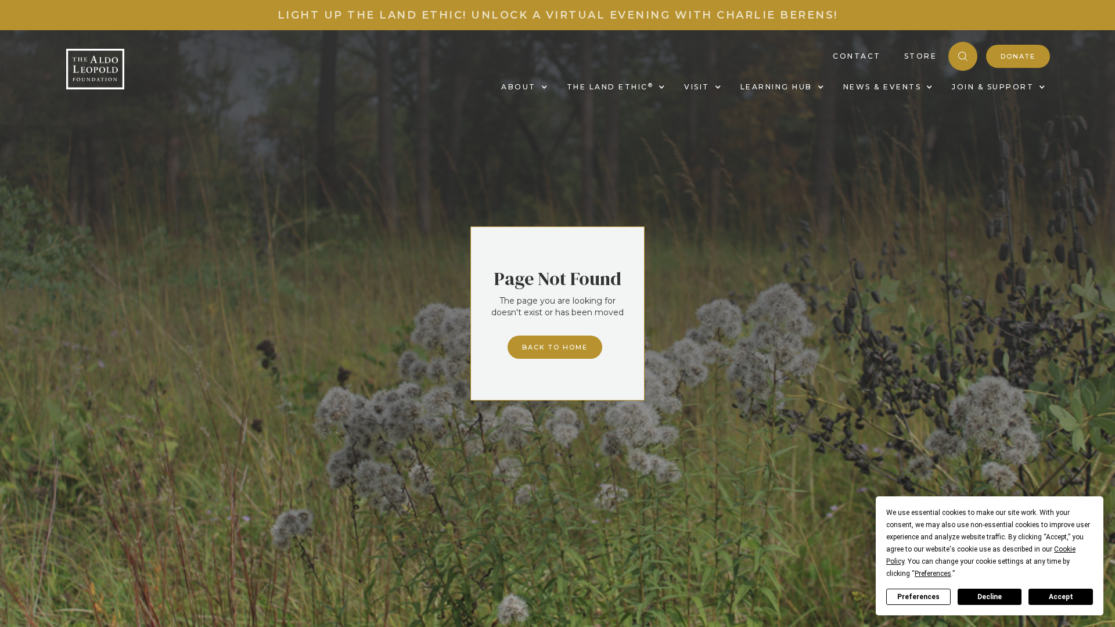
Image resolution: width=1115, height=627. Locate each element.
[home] (95, 69)
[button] (522, 87)
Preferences (918, 597)
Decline (989, 597)
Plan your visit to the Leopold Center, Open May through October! (557, 15)
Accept (1061, 597)
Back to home (555, 347)
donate (1018, 56)
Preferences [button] (933, 574)
